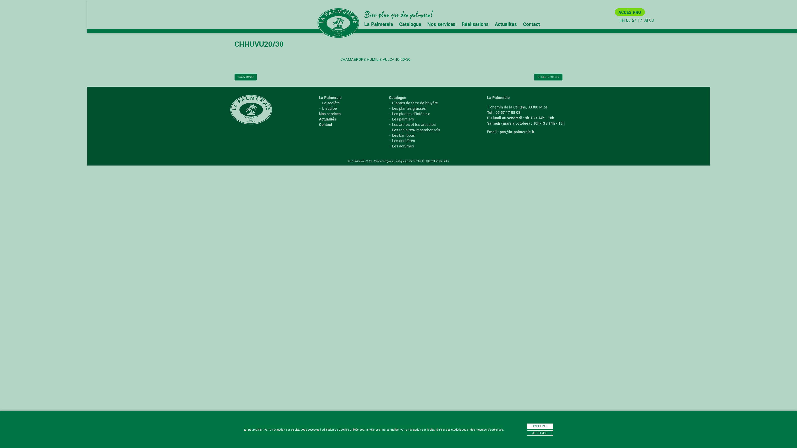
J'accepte (540, 426)
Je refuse (540, 433)
